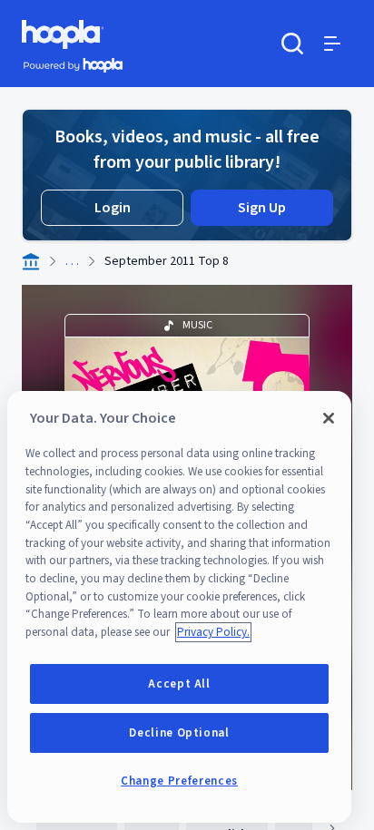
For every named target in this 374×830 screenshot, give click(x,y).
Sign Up (262, 208)
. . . (72, 261)
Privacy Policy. (213, 632)
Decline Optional (179, 733)
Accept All (179, 684)
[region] (179, 607)
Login (112, 208)
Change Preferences (179, 781)
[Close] (329, 418)
